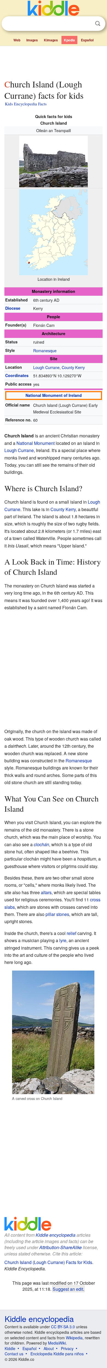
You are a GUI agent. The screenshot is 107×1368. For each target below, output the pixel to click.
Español (87, 40)
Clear (86, 23)
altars (46, 892)
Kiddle (10, 1348)
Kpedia (69, 40)
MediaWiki (57, 1343)
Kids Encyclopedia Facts (26, 103)
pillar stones (57, 914)
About (49, 1348)
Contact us (14, 1353)
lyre (62, 940)
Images (32, 40)
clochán (41, 844)
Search (97, 23)
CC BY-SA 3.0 (63, 1326)
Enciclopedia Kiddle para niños (57, 1353)
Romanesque (45, 350)
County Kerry (73, 367)
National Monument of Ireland (54, 395)
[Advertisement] (53, 61)
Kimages (51, 40)
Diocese (12, 308)
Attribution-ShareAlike (60, 1247)
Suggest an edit (68, 1289)
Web (16, 40)
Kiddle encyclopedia (55, 1235)
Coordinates (17, 375)
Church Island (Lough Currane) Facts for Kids (48, 1262)
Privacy (67, 1348)
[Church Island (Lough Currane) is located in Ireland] (53, 231)
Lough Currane (46, 367)
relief (71, 933)
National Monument (35, 443)
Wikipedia (74, 1337)
